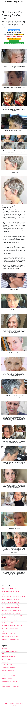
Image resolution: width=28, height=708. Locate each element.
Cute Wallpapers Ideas (7, 673)
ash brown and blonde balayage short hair (14, 43)
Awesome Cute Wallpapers (8, 670)
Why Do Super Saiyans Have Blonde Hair (11, 631)
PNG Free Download (6, 659)
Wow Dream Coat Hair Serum (8, 622)
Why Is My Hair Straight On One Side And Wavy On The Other (13, 616)
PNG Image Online (6, 654)
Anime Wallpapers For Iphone (8, 656)
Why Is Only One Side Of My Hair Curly (11, 639)
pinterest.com (9, 582)
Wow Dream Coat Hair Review (9, 588)
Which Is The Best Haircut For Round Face (11, 599)
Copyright (14, 705)
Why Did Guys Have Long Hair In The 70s (11, 594)
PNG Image (4, 648)
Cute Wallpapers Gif (6, 684)
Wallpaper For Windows (7, 678)
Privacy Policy (19, 703)
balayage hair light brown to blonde (14, 36)
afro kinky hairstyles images (14, 38)
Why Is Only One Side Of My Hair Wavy (11, 642)
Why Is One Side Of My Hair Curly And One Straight (13, 596)
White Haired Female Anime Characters (11, 613)
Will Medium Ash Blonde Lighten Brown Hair (12, 625)
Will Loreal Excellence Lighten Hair (9, 620)
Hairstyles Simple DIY (13, 1)
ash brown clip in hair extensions (14, 32)
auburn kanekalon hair (14, 41)
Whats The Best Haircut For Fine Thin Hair (11, 591)
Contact (12, 703)
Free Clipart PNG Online (7, 664)
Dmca (6, 703)
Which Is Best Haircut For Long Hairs (10, 636)
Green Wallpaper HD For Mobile (9, 667)
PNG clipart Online (6, 662)
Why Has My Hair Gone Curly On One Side (11, 610)
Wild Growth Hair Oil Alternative (9, 633)
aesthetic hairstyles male (14, 30)
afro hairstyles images (19, 34)
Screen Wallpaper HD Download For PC (11, 686)
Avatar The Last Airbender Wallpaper (10, 651)
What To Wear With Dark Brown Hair (10, 628)
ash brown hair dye (8, 34)
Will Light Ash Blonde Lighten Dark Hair (11, 602)
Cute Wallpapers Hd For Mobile (9, 675)
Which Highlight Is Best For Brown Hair (10, 607)
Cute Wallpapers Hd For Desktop (9, 681)
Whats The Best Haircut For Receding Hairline (12, 605)
